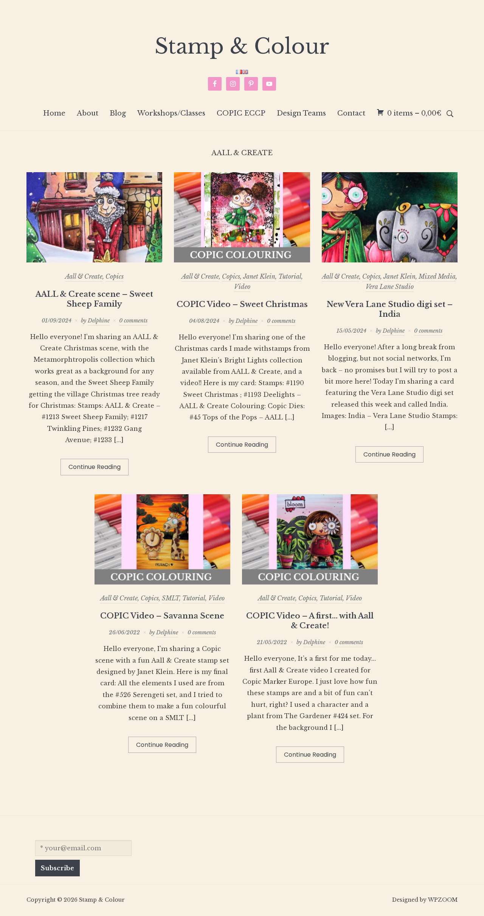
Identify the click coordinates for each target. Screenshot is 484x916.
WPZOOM (443, 899)
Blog (118, 113)
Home (54, 113)
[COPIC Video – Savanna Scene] (162, 582)
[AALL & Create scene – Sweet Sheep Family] (94, 260)
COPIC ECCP (241, 113)
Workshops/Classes (171, 113)
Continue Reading (94, 467)
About (87, 113)
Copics (114, 276)
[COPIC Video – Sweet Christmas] (242, 260)
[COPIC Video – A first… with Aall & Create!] (310, 582)
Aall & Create (83, 276)
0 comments (133, 320)
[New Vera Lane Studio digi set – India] (390, 260)
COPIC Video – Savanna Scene (162, 615)
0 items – (414, 113)
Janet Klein (259, 276)
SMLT (170, 598)
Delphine (99, 320)
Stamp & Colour (242, 46)
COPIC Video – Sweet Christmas (242, 304)
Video (242, 286)
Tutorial (289, 276)
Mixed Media (437, 276)
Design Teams (301, 113)
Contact (351, 113)
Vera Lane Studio (390, 286)
